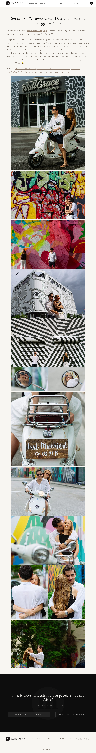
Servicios (64, 3)
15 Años (53, 3)
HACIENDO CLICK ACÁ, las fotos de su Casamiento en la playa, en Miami (47, 69)
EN (87, 3)
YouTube (60, 739)
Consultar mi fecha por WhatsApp (30, 714)
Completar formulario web (71, 714)
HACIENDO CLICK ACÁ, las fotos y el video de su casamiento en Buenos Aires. (41, 72)
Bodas (43, 3)
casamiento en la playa (37, 31)
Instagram (37, 739)
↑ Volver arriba (48, 749)
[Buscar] (91, 3)
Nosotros (33, 3)
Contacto (76, 3)
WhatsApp (49, 739)
